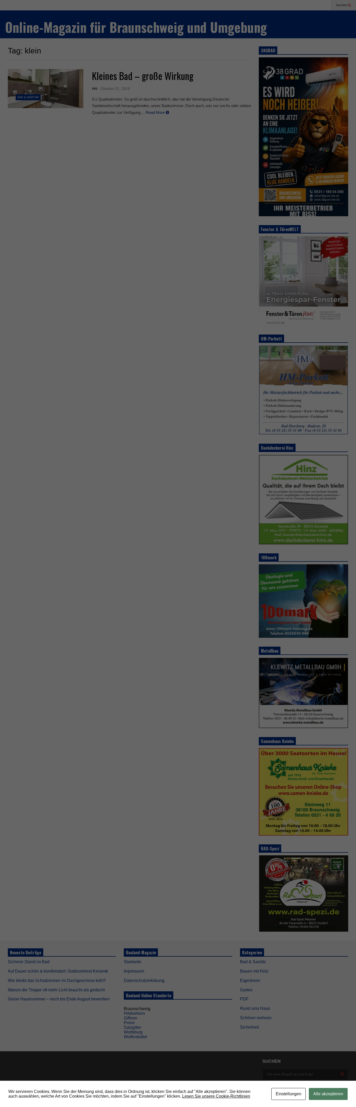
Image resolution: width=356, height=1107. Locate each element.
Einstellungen (288, 1094)
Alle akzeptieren (328, 1094)
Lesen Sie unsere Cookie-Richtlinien (216, 1096)
